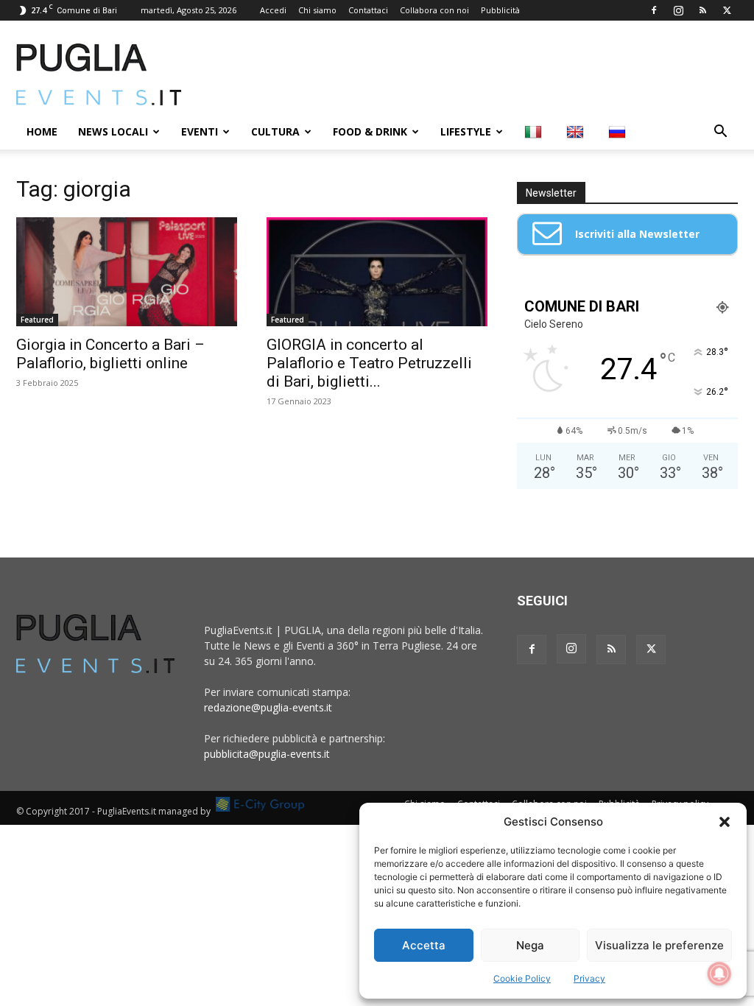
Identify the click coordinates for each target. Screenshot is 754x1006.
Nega (530, 945)
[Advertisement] (469, 74)
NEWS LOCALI (113, 131)
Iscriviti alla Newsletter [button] (637, 234)
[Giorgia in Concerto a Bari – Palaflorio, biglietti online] (126, 271)
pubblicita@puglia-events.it (267, 754)
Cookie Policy (522, 978)
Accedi (273, 9)
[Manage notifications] (719, 973)
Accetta (423, 945)
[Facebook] (654, 10)
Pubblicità (500, 9)
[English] (577, 132)
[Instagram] (678, 10)
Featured (37, 319)
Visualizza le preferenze (659, 945)
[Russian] (619, 132)
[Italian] (535, 132)
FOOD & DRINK (370, 131)
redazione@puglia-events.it (268, 707)
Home (42, 131)
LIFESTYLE (465, 131)
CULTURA (275, 131)
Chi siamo (317, 9)
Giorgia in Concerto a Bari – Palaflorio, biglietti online (110, 354)
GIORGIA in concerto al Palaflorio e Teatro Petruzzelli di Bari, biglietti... (369, 363)
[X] (727, 10)
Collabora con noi (434, 9)
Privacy (589, 978)
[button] (724, 822)
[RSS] (702, 10)
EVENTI (199, 131)
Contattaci (368, 9)
